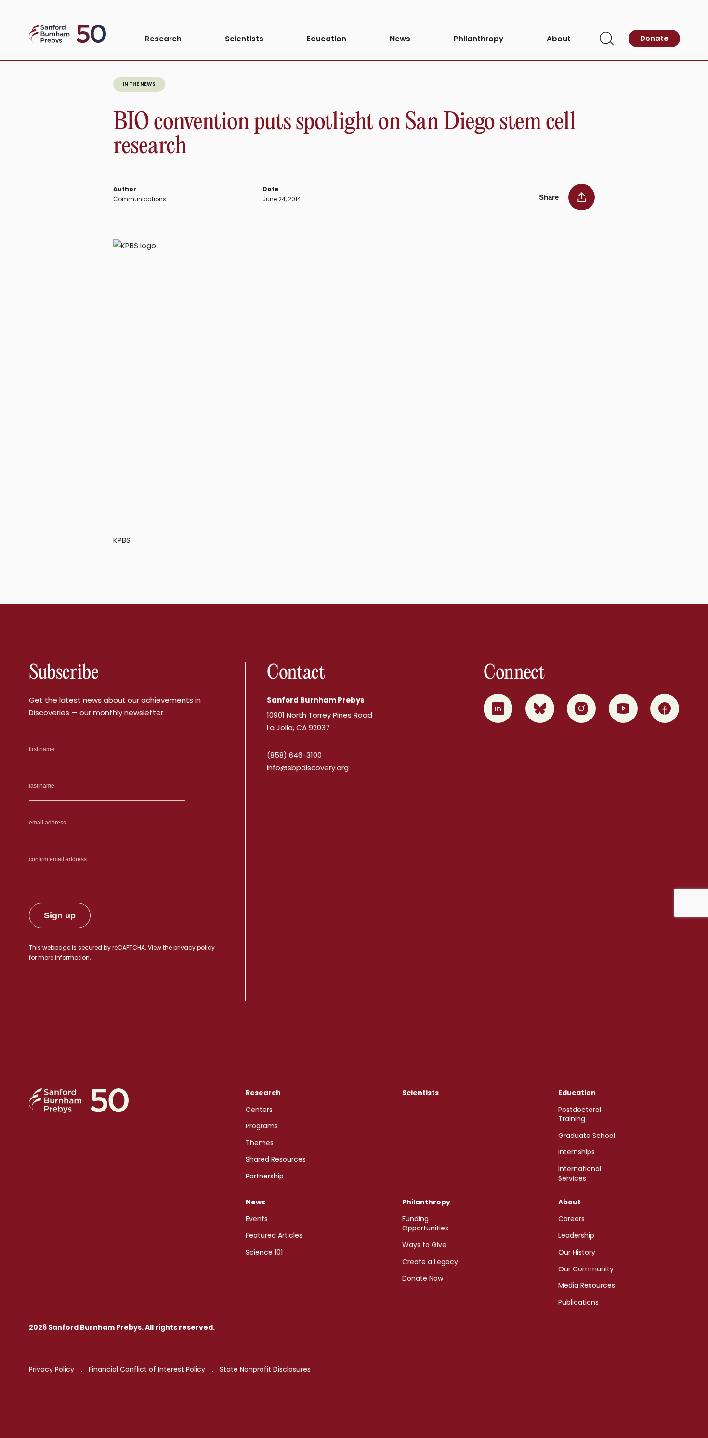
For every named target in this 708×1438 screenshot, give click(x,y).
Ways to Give (424, 1245)
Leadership (576, 1235)
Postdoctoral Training (579, 1114)
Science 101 (264, 1252)
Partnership (265, 1176)
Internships (576, 1152)
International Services (579, 1173)
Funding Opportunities (425, 1223)
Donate (654, 38)
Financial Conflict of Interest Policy (147, 1369)
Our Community (586, 1269)
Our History (576, 1252)
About (559, 39)
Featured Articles (274, 1235)
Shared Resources (276, 1159)
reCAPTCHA (128, 947)
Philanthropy (478, 39)
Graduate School (586, 1135)
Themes (260, 1143)
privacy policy (194, 947)
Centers (259, 1109)
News (400, 39)
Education (326, 39)
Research (163, 39)
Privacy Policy (51, 1369)
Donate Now (422, 1278)
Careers (571, 1219)
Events (257, 1219)
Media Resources (586, 1285)
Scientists (244, 39)
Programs (262, 1126)
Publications (578, 1302)
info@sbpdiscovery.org (308, 767)
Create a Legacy (430, 1262)
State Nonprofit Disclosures (265, 1369)
